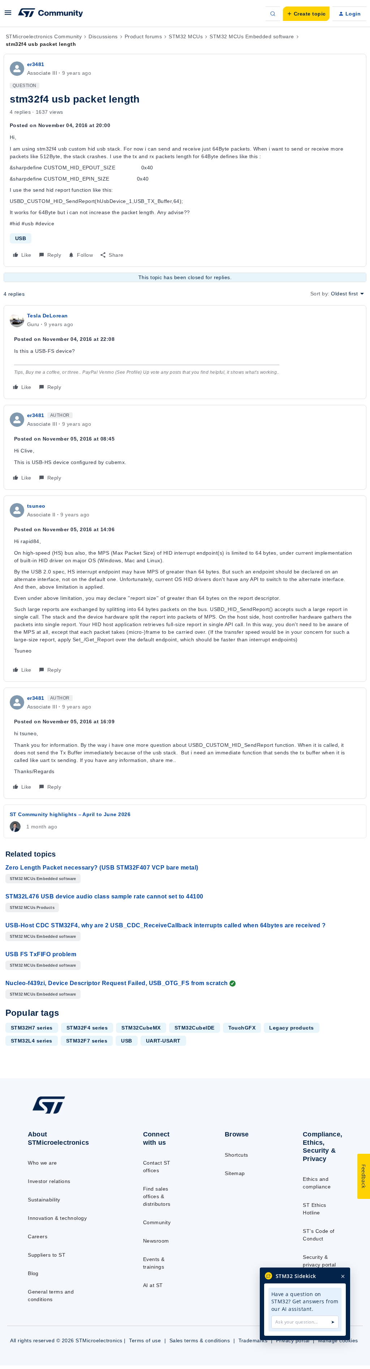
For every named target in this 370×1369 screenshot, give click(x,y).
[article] (185, 352)
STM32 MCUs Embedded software (252, 36)
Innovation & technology (57, 1218)
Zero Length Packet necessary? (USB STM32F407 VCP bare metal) (101, 868)
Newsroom (156, 1241)
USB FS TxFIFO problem (40, 954)
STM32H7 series (32, 1028)
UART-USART (163, 1041)
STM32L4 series (31, 1041)
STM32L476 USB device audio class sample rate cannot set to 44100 (104, 896)
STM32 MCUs (186, 36)
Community (157, 1222)
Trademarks (253, 1340)
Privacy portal (293, 1340)
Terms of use (145, 1340)
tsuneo (36, 506)
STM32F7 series (87, 1041)
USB (20, 238)
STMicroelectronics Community (44, 36)
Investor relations (49, 1181)
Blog (33, 1273)
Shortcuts (236, 1155)
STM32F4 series (87, 1028)
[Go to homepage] (65, 1113)
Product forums (143, 36)
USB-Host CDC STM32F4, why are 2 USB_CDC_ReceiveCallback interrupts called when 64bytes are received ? (165, 925)
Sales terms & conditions (199, 1340)
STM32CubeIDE (195, 1028)
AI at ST (153, 1285)
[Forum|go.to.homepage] (50, 13)
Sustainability (44, 1200)
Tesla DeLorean (47, 316)
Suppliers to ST (46, 1255)
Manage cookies (338, 1340)
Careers (37, 1236)
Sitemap (235, 1173)
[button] (8, 15)
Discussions (103, 36)
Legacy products (291, 1028)
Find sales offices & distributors (157, 1196)
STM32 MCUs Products (32, 907)
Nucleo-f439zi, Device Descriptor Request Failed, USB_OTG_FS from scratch (116, 983)
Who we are (42, 1163)
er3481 (35, 64)
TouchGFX (242, 1028)
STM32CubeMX (140, 1028)
